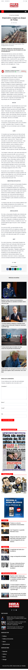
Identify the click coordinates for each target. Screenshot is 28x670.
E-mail (3, 408)
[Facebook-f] (23, 1)
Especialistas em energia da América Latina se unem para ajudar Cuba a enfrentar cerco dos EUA (14, 370)
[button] (25, 11)
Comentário (4, 386)
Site (2, 414)
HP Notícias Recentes (9, 573)
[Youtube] (26, 1)
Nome (3, 402)
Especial (5, 547)
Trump (14, 262)
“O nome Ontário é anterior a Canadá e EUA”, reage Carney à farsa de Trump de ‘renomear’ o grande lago (13, 325)
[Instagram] (24, 1)
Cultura (5, 520)
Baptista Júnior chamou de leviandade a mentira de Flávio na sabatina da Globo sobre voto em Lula (13, 302)
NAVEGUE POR (5, 632)
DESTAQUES (4, 613)
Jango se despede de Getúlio (18, 556)
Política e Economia (14, 15)
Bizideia (24, 665)
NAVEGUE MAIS (5, 647)
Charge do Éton (7, 474)
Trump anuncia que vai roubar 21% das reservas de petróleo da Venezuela (18, 595)
